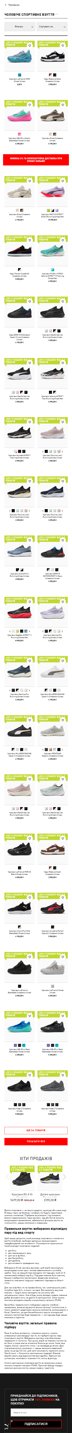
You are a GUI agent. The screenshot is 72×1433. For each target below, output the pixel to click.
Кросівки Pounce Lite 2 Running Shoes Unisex (52, 456)
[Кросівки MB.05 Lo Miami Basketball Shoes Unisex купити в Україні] (19, 115)
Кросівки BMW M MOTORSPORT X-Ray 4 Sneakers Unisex (52, 575)
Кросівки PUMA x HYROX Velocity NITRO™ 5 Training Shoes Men (52, 275)
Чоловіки (13, 4)
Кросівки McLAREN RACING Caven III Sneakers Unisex (53, 695)
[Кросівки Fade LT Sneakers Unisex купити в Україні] (19, 1085)
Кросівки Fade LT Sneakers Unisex (19, 1109)
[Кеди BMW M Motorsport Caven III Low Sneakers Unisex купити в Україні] (19, 312)
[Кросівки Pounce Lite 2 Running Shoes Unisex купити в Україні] (52, 432)
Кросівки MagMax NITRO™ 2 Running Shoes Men (19, 636)
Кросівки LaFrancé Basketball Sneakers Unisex (19, 991)
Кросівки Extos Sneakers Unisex (52, 139)
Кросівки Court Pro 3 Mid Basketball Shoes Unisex (19, 932)
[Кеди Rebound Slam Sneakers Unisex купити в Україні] (52, 56)
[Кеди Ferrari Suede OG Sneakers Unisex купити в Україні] (19, 250)
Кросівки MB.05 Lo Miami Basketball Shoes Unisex (19, 139)
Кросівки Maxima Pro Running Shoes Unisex (52, 636)
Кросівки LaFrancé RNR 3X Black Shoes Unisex (19, 872)
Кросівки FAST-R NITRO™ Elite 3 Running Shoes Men (52, 215)
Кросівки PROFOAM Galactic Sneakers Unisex (52, 754)
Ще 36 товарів (36, 1130)
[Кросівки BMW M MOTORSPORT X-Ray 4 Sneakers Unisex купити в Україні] (52, 550)
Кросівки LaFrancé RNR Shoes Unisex (19, 80)
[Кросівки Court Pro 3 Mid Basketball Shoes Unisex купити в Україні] (19, 908)
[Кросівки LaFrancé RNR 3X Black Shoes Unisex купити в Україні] (19, 849)
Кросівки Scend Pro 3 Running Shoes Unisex (19, 574)
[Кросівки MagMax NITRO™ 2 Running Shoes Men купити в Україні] (19, 612)
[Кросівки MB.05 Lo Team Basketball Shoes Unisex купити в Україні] (19, 1026)
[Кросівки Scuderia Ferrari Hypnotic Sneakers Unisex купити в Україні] (52, 908)
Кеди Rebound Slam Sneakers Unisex (52, 80)
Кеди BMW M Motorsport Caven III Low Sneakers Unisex (19, 337)
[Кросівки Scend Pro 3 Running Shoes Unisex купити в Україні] (19, 550)
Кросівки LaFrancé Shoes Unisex (52, 991)
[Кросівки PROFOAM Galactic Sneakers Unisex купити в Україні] (52, 730)
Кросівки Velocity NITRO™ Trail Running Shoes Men (52, 397)
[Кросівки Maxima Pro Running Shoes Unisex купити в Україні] (52, 612)
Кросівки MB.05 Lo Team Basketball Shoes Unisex (19, 1050)
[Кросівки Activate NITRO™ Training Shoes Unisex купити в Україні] (19, 432)
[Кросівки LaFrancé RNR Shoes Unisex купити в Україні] (19, 56)
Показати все (36, 1141)
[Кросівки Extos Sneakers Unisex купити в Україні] (52, 115)
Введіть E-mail (20, 1412)
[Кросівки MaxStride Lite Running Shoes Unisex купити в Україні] (52, 312)
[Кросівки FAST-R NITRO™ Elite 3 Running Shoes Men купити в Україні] (52, 191)
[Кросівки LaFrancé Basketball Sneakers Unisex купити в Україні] (19, 967)
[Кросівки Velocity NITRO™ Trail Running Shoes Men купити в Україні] (52, 373)
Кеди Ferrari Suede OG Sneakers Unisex (19, 274)
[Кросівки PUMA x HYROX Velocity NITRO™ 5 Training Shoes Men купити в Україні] (52, 250)
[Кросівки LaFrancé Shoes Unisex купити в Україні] (52, 967)
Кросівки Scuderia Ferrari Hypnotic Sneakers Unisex (52, 932)
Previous (43, 451)
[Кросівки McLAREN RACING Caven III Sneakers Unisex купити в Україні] (52, 671)
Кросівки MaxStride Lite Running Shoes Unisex (52, 336)
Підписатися (36, 1424)
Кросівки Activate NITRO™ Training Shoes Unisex (19, 456)
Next (62, 451)
